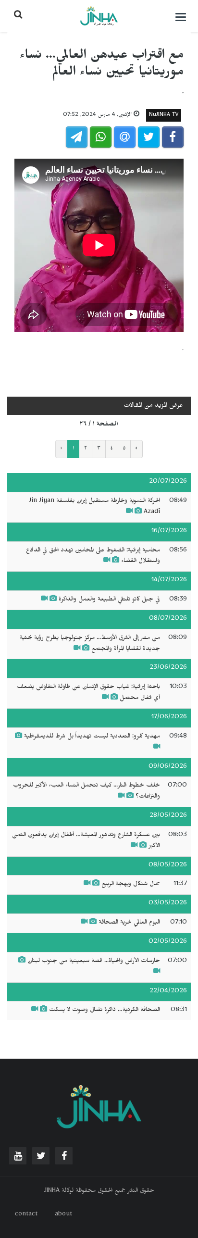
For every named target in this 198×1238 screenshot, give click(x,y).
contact (26, 1215)
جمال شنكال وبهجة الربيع (130, 884)
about (63, 1215)
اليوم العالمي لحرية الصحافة (129, 923)
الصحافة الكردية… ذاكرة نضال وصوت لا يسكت (104, 1010)
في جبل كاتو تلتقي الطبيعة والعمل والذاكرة (109, 600)
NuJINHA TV (163, 115)
